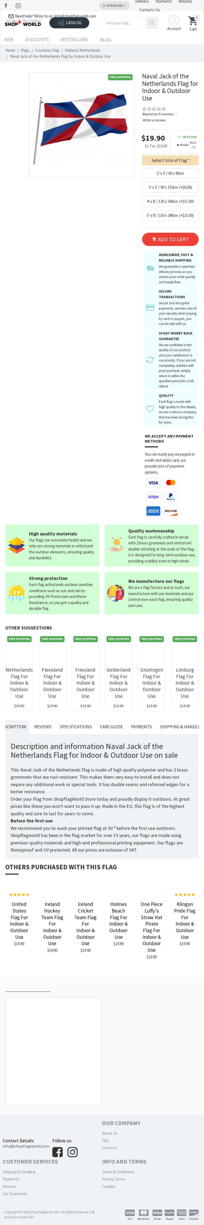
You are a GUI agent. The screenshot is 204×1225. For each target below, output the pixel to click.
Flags (25, 50)
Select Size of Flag (169, 160)
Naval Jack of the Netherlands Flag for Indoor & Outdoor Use (54, 1093)
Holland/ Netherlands (82, 50)
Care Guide (111, 727)
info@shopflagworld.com (26, 1146)
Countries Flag (47, 50)
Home (10, 50)
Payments (141, 727)
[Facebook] (6, 5)
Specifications (76, 727)
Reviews (43, 727)
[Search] (152, 23)
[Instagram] (18, 5)
